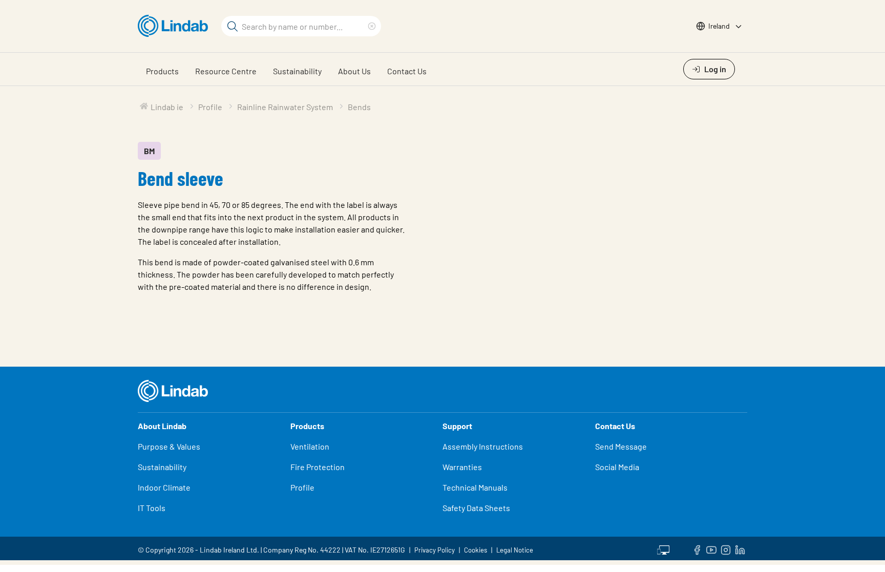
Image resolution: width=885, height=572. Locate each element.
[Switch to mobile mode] (663, 548)
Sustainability (297, 71)
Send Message (621, 446)
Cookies (475, 550)
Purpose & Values (169, 446)
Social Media (617, 467)
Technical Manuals (475, 487)
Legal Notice (514, 550)
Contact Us (407, 71)
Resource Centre (226, 71)
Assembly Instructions (482, 446)
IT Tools (151, 508)
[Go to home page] (175, 26)
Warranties (462, 467)
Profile (302, 487)
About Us (354, 71)
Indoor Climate (164, 487)
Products (162, 71)
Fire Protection (317, 467)
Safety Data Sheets (476, 508)
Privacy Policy (434, 550)
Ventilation (309, 446)
